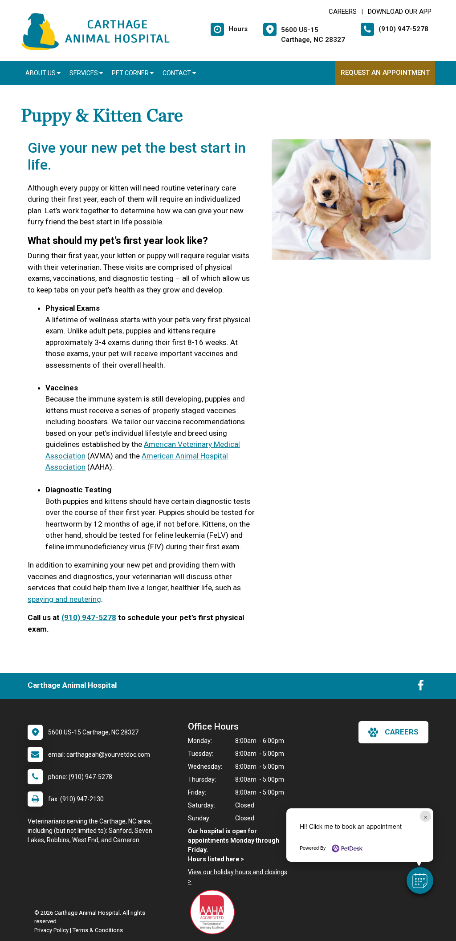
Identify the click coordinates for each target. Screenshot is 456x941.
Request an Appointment (385, 73)
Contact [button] (177, 73)
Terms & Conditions (98, 930)
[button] (420, 880)
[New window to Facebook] (420, 687)
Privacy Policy (51, 930)
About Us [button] (41, 73)
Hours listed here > (216, 859)
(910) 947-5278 (88, 617)
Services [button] (84, 73)
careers (402, 731)
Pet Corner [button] (131, 73)
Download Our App (400, 12)
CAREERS (343, 12)
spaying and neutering (64, 599)
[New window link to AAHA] (214, 912)
